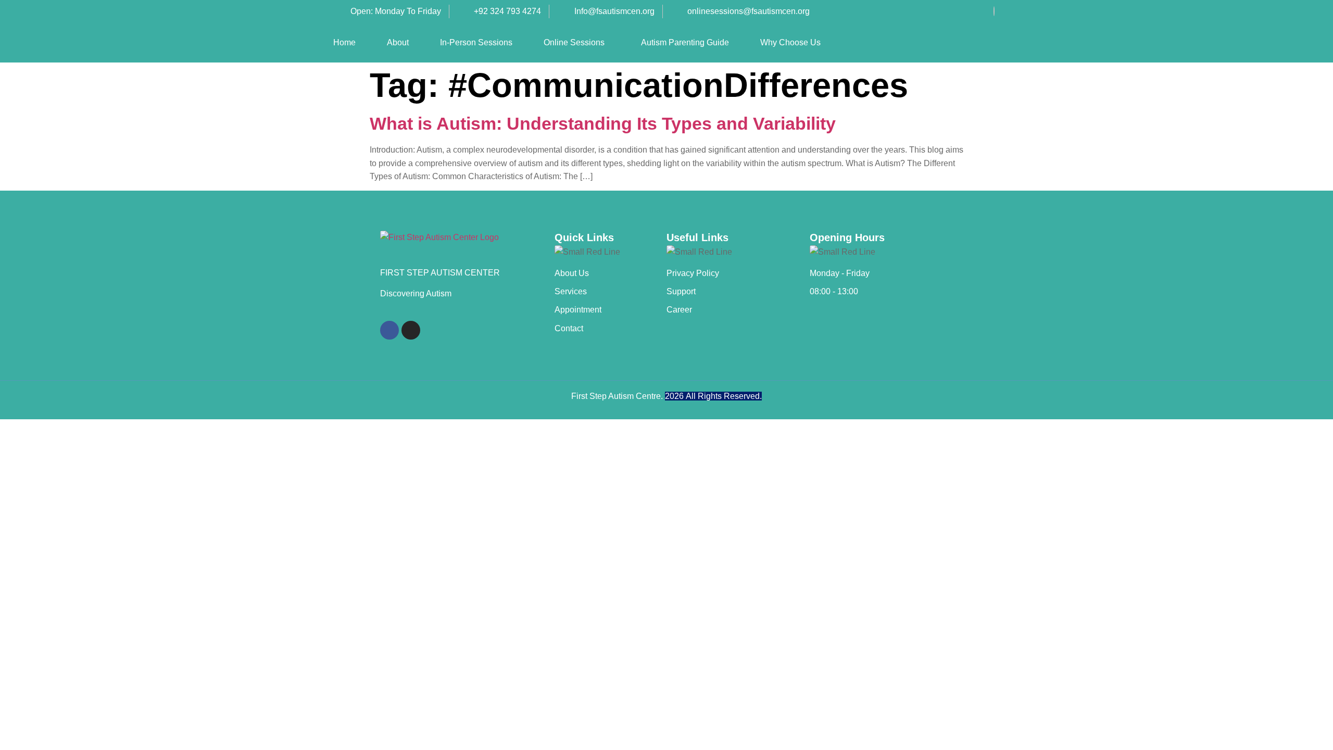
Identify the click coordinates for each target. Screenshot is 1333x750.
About (398, 42)
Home (344, 42)
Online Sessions (574, 42)
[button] (577, 42)
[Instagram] (410, 330)
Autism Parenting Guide (685, 42)
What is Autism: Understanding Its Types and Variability (603, 123)
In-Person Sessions (476, 42)
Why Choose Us (790, 42)
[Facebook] (994, 11)
